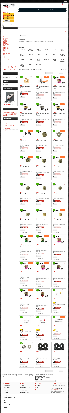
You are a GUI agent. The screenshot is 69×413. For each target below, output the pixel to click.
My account (22, 383)
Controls (4, 37)
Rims (4, 50)
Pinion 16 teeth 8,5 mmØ (41, 140)
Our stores (6, 131)
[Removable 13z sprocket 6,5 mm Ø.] (59, 80)
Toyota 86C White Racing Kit (9, 101)
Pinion (4, 55)
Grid (63, 70)
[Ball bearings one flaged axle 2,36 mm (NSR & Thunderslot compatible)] (26, 346)
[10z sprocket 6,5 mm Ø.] (42, 187)
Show (34, 69)
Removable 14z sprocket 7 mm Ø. (42, 245)
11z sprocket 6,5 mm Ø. (57, 166)
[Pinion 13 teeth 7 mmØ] (26, 160)
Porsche (11, 112)
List (65, 70)
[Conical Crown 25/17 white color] (26, 320)
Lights (4, 51)
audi (3, 114)
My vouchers (22, 394)
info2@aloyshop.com (56, 389)
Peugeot (8, 114)
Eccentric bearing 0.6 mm (25, 86)
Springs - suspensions (6, 53)
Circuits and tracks (6, 30)
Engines (4, 52)
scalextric (4, 112)
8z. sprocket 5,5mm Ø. (57, 219)
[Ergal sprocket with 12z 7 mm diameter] (42, 160)
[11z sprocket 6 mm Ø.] (26, 187)
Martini (13, 114)
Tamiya (7, 115)
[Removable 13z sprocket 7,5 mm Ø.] (26, 107)
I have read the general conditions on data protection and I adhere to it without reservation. (58, 391)
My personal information (24, 392)
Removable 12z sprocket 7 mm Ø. (26, 299)
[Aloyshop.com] (10, 5)
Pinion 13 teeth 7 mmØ (24, 166)
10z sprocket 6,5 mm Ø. (40, 193)
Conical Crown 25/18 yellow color (59, 299)
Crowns (4, 45)
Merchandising (5, 38)
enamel (12, 113)
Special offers (8, 88)
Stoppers (4, 57)
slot (6, 112)
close (66, 1)
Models (4, 36)
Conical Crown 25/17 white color (26, 326)
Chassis (5, 114)
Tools (4, 35)
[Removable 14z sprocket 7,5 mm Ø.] (26, 239)
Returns (6, 130)
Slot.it (11, 114)
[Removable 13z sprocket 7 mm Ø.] (26, 266)
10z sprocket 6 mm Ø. (57, 193)
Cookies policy (7, 404)
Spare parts (5, 41)
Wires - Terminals (5, 43)
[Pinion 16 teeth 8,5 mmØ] (42, 134)
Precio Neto (5, 39)
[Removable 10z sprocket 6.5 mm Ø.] (42, 293)
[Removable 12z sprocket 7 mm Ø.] (26, 293)
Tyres (4, 54)
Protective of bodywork (6, 59)
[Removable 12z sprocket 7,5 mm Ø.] (59, 107)
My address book (23, 390)
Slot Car (15, 113)
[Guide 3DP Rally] (26, 134)
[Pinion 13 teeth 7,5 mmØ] (59, 134)
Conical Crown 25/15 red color (42, 326)
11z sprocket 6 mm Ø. (24, 193)
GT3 (13, 112)
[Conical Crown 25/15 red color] (42, 320)
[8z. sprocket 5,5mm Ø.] (59, 213)
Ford (4, 113)
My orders (22, 385)
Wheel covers (5, 58)
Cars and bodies (5, 31)
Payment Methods (7, 399)
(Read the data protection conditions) (56, 392)
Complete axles (5, 47)
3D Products (5, 40)
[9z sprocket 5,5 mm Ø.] (42, 213)
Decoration (4, 32)
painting (8, 112)
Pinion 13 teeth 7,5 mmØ (57, 140)
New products (6, 387)
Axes (4, 46)
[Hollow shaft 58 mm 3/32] (59, 320)
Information (7, 118)
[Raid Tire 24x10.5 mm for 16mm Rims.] (42, 346)
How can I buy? (7, 405)
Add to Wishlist (24, 127)
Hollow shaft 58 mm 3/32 (57, 326)
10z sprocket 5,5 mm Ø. (24, 219)
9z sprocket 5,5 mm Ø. (40, 219)
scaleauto (9, 113)
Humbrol (15, 112)
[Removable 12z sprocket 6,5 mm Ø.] (42, 107)
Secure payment (7, 128)
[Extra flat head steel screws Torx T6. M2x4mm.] (42, 80)
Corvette (4, 115)
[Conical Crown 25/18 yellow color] (59, 293)
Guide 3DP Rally (23, 140)
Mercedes (6, 113)
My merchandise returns (24, 387)
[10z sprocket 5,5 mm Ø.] (26, 213)
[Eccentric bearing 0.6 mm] (26, 80)
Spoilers (4, 42)
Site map (5, 407)
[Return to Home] (20, 35)
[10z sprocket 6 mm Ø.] (59, 187)
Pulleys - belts (5, 56)
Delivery (6, 122)
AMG (15, 114)
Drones (4, 33)
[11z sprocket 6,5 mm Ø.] (59, 160)
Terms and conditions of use (9, 125)
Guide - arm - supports (6, 48)
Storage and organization (7, 29)
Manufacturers (8, 73)
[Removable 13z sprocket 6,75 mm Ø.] (42, 266)
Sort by (20, 69)
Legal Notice (7, 123)
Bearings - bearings (6, 44)
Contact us (7, 81)
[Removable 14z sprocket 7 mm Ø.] (42, 239)
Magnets (4, 49)
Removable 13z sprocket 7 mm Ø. (26, 272)
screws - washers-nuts (6, 60)
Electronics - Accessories (7, 34)
